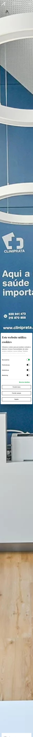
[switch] (28, 365)
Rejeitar (16, 399)
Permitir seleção (16, 393)
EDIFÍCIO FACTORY (17, 4)
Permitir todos (17, 387)
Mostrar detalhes (24, 382)
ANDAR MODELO (17, 2)
